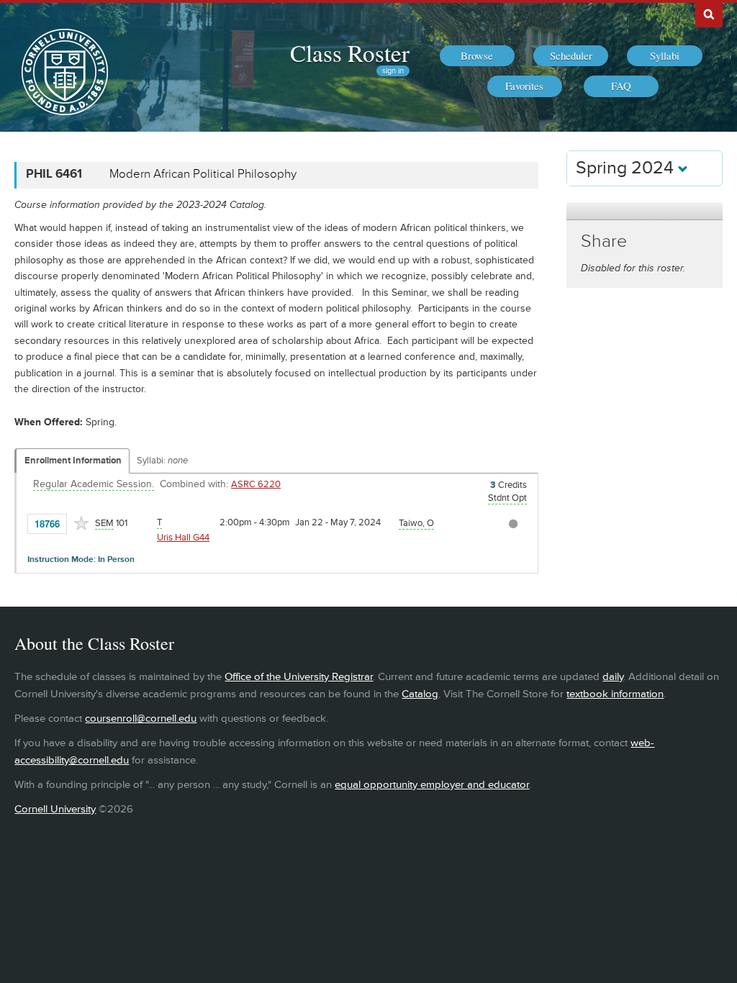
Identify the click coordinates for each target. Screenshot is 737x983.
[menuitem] (477, 56)
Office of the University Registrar (299, 677)
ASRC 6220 (256, 484)
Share (604, 241)
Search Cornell (709, 13)
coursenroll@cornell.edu (140, 718)
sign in (393, 71)
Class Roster (350, 52)
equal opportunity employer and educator (432, 785)
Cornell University (55, 809)
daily (612, 677)
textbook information (615, 694)
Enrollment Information (73, 460)
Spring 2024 (627, 168)
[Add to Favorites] (81, 523)
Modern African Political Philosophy (203, 174)
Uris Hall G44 (183, 537)
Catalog (420, 694)
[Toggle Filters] (644, 211)
